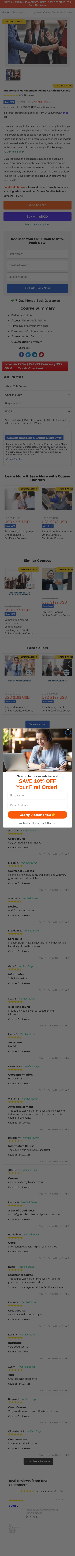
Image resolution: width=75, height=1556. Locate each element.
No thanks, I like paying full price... (37, 823)
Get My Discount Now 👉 (37, 815)
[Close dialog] (68, 732)
